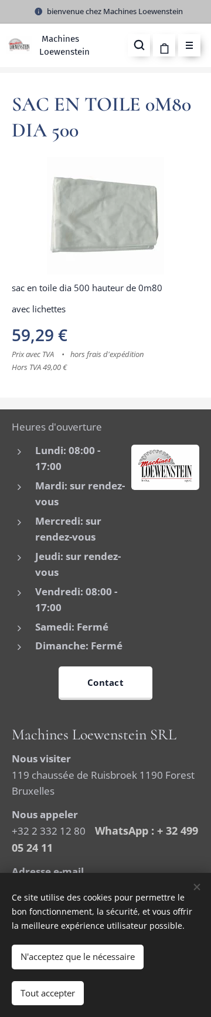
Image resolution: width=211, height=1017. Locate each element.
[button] (139, 45)
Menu (189, 45)
